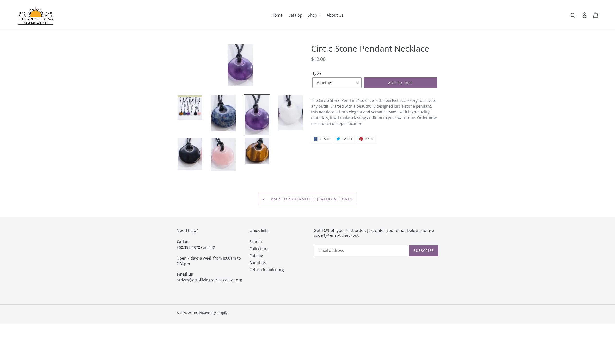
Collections (259, 248)
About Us (257, 262)
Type (316, 73)
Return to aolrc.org (266, 269)
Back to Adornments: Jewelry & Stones (311, 199)
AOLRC (193, 312)
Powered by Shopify (213, 312)
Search (255, 241)
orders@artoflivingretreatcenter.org (209, 280)
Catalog (256, 255)
